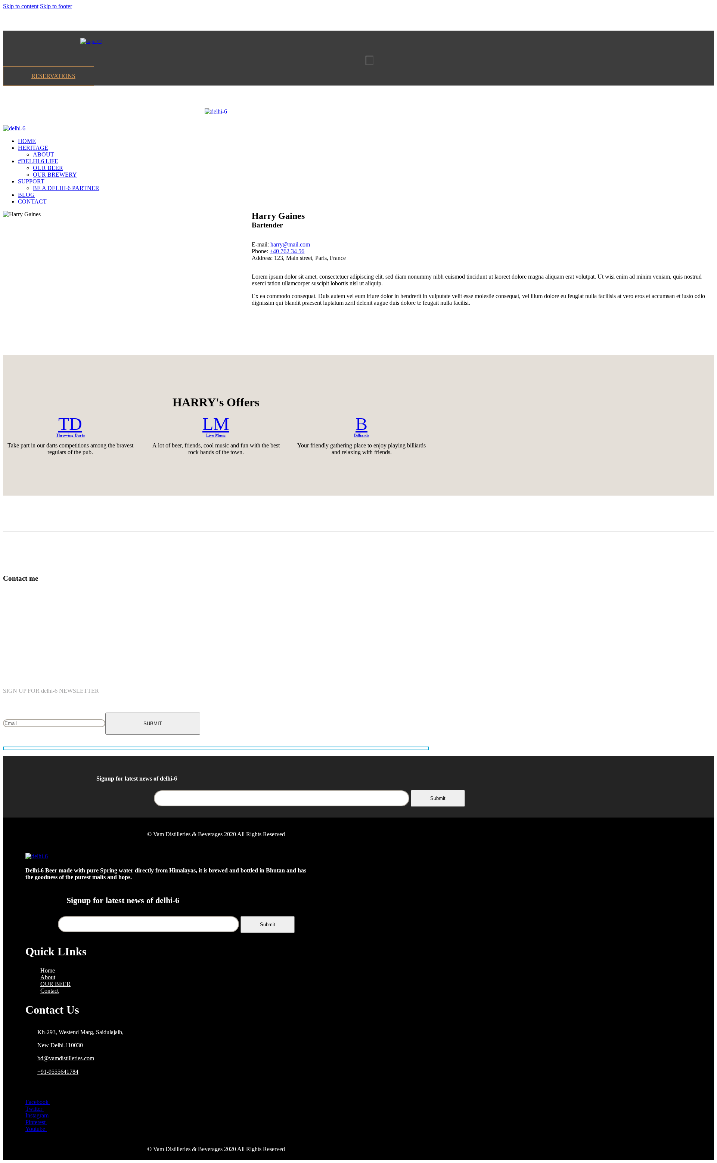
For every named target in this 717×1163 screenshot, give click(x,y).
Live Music (216, 435)
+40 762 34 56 (287, 251)
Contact (49, 990)
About (47, 977)
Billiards (361, 435)
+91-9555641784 (57, 1072)
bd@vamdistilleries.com (65, 1058)
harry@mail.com (290, 244)
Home (47, 970)
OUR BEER (55, 984)
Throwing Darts (70, 435)
